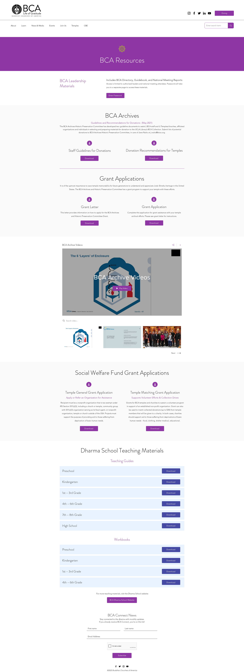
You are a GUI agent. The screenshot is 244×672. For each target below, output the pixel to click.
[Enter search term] (231, 25)
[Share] (173, 244)
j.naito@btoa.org (158, 132)
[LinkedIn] (204, 13)
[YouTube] (209, 13)
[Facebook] (194, 13)
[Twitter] (199, 13)
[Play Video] (82, 337)
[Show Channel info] (179, 244)
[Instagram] (189, 13)
